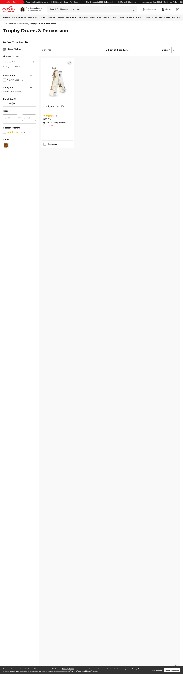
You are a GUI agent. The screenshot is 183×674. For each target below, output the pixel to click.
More (138, 17)
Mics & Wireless (110, 17)
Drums (43, 17)
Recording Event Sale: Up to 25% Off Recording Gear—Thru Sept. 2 (53, 2)
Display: (166, 50)
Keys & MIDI (33, 17)
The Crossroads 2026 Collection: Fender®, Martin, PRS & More (111, 2)
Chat (28, 10)
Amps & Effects (19, 17)
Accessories (95, 17)
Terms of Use (75, 671)
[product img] (57, 81)
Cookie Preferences (90, 671)
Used (154, 17)
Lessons (176, 17)
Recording (71, 17)
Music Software (127, 17)
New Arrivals (164, 17)
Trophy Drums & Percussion (43, 24)
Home (6, 24)
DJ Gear (52, 17)
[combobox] (55, 50)
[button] (31, 9)
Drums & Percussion (19, 24)
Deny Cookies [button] (157, 670)
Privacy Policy (68, 669)
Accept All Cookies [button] (172, 670)
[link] (57, 109)
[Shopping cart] (177, 9)
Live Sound (83, 17)
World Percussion (13, 91)
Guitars (6, 17)
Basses (61, 17)
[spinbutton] (10, 117)
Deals (147, 17)
